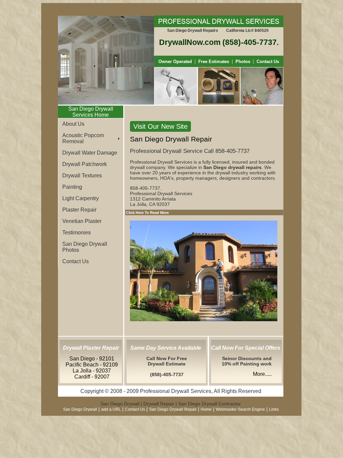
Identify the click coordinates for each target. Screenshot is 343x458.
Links (274, 409)
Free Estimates (213, 61)
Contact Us (268, 61)
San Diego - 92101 (91, 358)
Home (206, 409)
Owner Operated (175, 61)
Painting (72, 187)
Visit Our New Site (160, 126)
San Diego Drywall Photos (84, 247)
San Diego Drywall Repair (173, 409)
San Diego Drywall (80, 409)
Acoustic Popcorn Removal (83, 138)
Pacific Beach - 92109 (92, 364)
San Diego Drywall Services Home (90, 112)
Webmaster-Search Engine (240, 409)
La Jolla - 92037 (92, 371)
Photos (242, 61)
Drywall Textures (82, 175)
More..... (262, 374)
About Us (73, 124)
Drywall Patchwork (84, 164)
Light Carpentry (80, 198)
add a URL (111, 409)
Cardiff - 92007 (92, 377)
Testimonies (76, 232)
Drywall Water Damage (89, 153)
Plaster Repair (79, 210)
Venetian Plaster (81, 221)
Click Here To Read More (147, 213)
